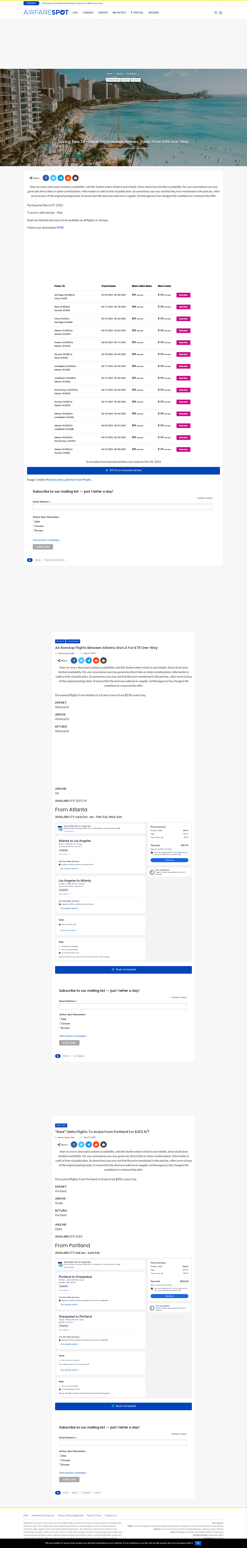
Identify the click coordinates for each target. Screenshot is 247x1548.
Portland (61, 1125)
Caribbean (86, 1492)
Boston (135, 80)
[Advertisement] (123, 44)
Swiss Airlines (217, 1529)
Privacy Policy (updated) (70, 1515)
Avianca (174, 1529)
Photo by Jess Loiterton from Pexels (68, 479)
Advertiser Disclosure (43, 1515)
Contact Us (111, 1515)
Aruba (65, 1492)
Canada (88, 12)
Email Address (42, 501)
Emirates (182, 1529)
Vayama (220, 1526)
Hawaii (38, 560)
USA (75, 12)
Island (97, 1492)
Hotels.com (193, 1532)
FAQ (26, 1515)
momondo (156, 1526)
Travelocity (218, 1532)
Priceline (138, 1526)
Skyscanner (173, 1526)
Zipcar (220, 1538)
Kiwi (204, 1526)
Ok (198, 1543)
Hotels (121, 12)
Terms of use (94, 1515)
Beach (75, 1492)
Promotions (113, 80)
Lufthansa (206, 1529)
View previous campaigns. (46, 540)
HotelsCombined (205, 1532)
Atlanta (60, 641)
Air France (165, 1529)
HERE (60, 227)
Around (153, 12)
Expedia (164, 1526)
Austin (125, 80)
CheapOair (184, 1526)
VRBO (220, 1535)
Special (138, 12)
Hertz (214, 1538)
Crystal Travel (195, 1526)
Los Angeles (73, 641)
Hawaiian (197, 1529)
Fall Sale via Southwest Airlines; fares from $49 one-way (72, 3)
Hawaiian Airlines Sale (54, 560)
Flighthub (147, 1526)
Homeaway (213, 1535)
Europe (103, 12)
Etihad (190, 1529)
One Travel (211, 1526)
